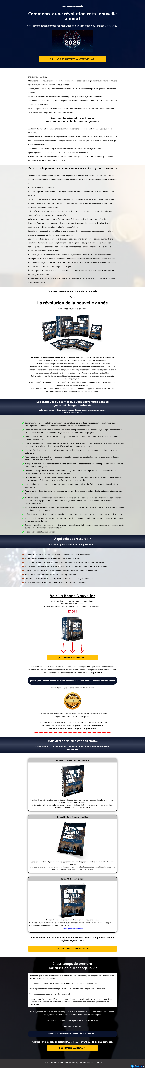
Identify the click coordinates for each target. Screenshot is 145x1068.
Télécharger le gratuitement (72, 929)
